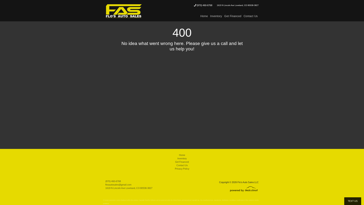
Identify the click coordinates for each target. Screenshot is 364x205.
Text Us (353, 201)
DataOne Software (150, 200)
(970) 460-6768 (204, 5)
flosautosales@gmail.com (118, 185)
